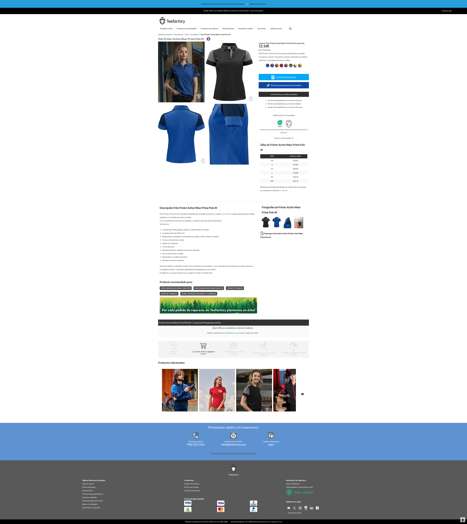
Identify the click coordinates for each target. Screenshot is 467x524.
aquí (247, 4)
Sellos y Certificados (89, 504)
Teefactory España (192, 522)
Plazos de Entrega (88, 487)
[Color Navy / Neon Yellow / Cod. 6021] (295, 65)
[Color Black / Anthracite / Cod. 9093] (286, 65)
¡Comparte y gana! (295, 513)
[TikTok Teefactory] (317, 508)
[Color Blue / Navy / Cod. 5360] (267, 65)
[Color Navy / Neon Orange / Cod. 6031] (300, 65)
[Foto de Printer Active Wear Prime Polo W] (229, 72)
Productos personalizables (187, 28)
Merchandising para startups (175, 288)
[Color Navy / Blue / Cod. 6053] (272, 65)
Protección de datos (191, 484)
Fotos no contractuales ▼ (283, 138)
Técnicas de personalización (92, 494)
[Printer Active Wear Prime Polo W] (181, 72)
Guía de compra (88, 484)
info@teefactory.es (231, 333)
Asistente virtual (166, 28)
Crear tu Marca (235, 288)
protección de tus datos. (246, 453)
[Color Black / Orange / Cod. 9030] (277, 65)
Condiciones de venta (192, 490)
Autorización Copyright (91, 507)
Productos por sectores (209, 28)
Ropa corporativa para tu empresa (198, 294)
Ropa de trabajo (169, 294)
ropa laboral (226, 214)
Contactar (446, 11)
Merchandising (228, 28)
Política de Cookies (191, 487)
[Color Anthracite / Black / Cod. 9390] (290, 65)
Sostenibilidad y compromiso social (299, 487)
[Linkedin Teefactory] (311, 508)
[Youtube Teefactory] (289, 508)
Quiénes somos (276, 28)
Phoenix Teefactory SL (210, 522)
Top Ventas (261, 28)
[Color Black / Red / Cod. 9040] (281, 65)
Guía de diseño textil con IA (92, 501)
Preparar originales (89, 497)
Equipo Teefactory (293, 484)
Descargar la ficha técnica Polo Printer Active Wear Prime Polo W (281, 235)
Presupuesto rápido (245, 28)
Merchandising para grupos (209, 288)
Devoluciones (87, 490)
